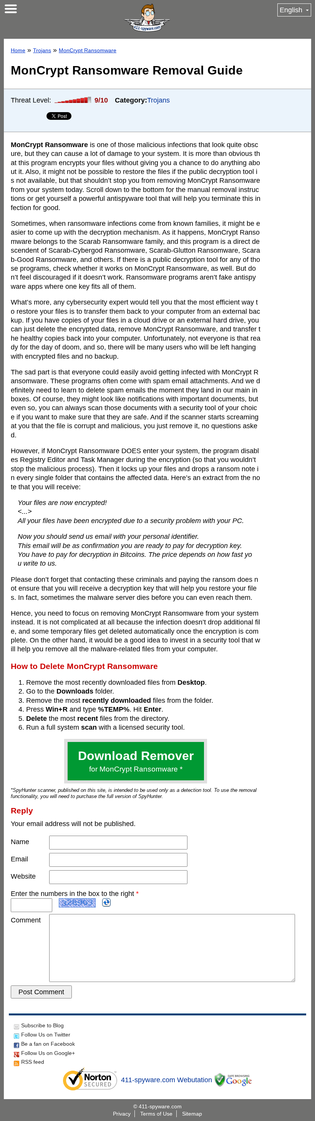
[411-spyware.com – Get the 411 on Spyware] (147, 17)
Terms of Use (156, 1114)
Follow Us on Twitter (45, 1035)
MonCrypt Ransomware (87, 50)
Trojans (42, 50)
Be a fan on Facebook (48, 1044)
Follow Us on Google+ (48, 1053)
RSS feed (32, 1062)
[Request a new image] (106, 902)
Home (18, 50)
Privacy (122, 1114)
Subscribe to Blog (42, 1025)
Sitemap (192, 1114)
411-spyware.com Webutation (166, 1080)
